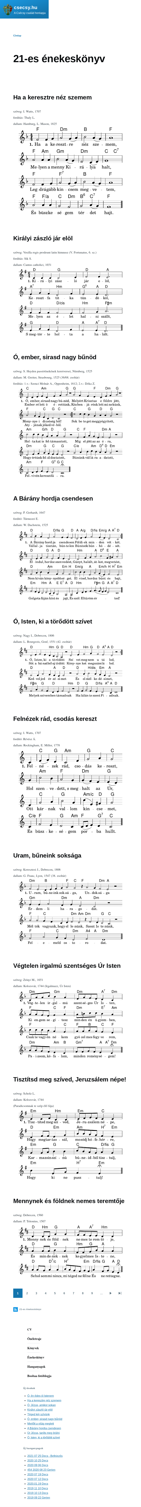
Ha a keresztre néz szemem (44, 1400)
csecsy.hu (25, 7)
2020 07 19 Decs (37, 1474)
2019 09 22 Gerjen (38, 1497)
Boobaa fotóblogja (39, 1376)
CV (29, 1329)
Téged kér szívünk (38, 1414)
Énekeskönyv (35, 1357)
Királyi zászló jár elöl (40, 1409)
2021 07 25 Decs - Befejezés (45, 1455)
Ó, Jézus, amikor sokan (41, 1405)
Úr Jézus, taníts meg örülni (43, 1432)
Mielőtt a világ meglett (40, 1423)
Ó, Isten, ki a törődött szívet (43, 1437)
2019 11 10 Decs (37, 1488)
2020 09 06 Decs (37, 1465)
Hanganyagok (36, 1366)
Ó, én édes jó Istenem (40, 1395)
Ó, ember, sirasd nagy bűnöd (44, 1419)
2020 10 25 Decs (37, 1460)
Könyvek (33, 1348)
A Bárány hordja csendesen (44, 1428)
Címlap (17, 35)
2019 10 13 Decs (37, 1493)
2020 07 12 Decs (37, 1479)
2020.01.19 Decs (37, 1483)
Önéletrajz (34, 1338)
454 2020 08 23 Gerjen (41, 1469)
